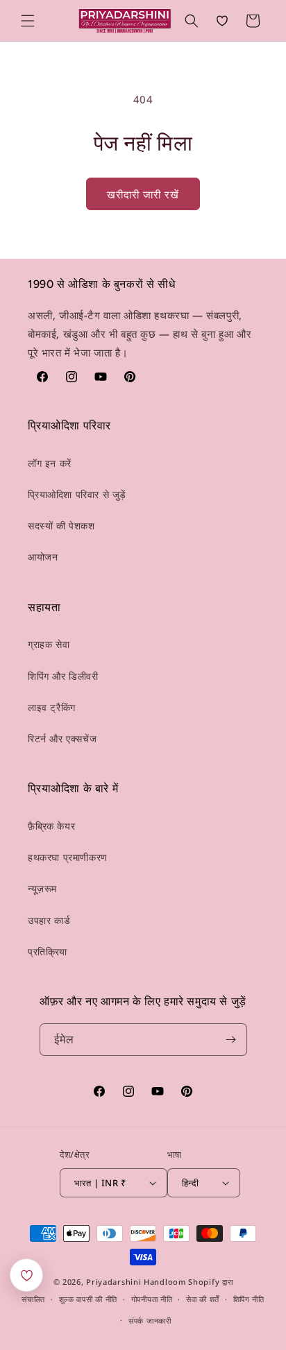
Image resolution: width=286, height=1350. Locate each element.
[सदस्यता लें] (231, 1039)
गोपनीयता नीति (152, 1299)
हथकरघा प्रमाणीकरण (68, 857)
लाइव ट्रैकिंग (52, 707)
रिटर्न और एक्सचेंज (62, 738)
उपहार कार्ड (49, 920)
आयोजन (43, 556)
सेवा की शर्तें (202, 1299)
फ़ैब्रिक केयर (51, 825)
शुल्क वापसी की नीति (88, 1299)
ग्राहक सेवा (48, 644)
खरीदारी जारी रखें (143, 194)
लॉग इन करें (50, 463)
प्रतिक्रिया (47, 951)
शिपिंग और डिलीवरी (63, 676)
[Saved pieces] (26, 1275)
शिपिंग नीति (248, 1299)
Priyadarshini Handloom (135, 1281)
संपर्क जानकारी (149, 1320)
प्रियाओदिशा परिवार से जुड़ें (77, 494)
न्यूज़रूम (42, 888)
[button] (27, 21)
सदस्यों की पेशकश (61, 525)
